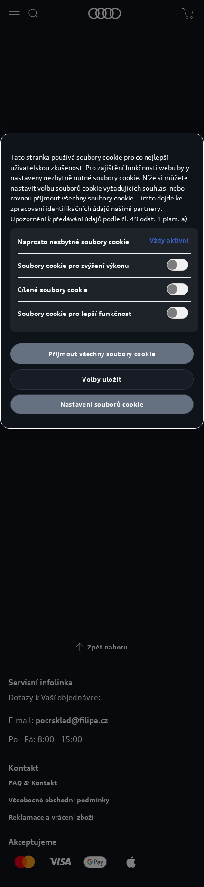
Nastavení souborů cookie (102, 404)
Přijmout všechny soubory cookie (101, 354)
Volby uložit (102, 379)
